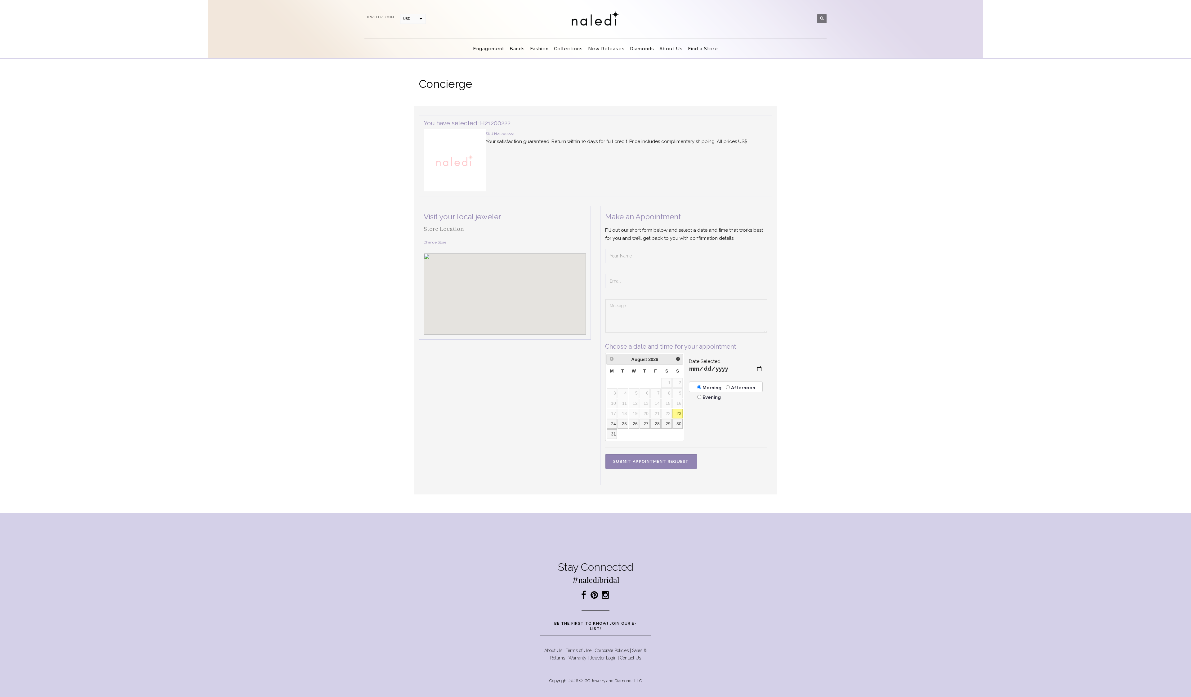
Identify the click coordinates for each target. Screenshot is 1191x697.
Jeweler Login (603, 657)
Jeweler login (380, 17)
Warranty (578, 657)
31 (613, 434)
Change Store (435, 242)
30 (678, 424)
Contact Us (630, 657)
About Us (553, 650)
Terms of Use (578, 650)
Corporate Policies (612, 650)
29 (668, 424)
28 (657, 424)
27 (646, 424)
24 (613, 424)
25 (624, 424)
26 (635, 424)
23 (678, 413)
